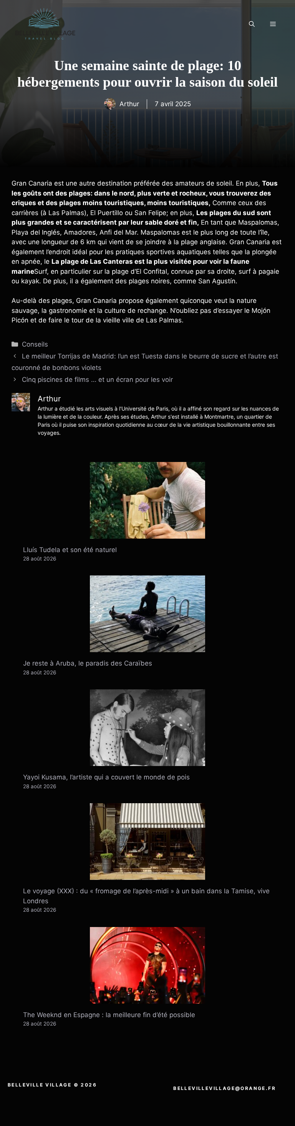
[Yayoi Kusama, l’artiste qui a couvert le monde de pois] (147, 761)
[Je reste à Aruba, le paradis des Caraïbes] (147, 647)
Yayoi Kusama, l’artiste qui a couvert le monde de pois (106, 777)
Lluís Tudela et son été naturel (70, 550)
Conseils (35, 344)
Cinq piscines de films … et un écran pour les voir (97, 379)
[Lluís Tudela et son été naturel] (147, 533)
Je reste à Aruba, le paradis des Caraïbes (87, 663)
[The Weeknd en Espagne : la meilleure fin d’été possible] (147, 998)
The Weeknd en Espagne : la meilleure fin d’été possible (109, 1015)
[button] (251, 24)
